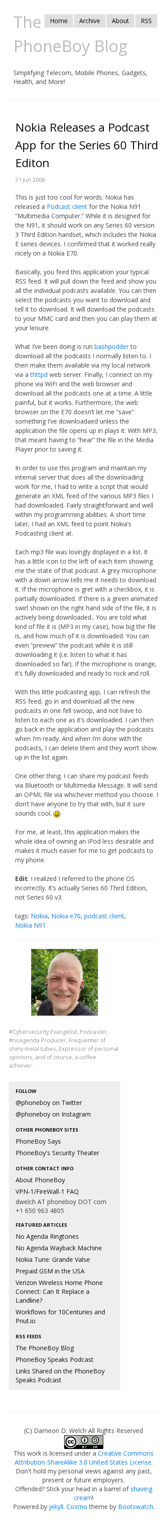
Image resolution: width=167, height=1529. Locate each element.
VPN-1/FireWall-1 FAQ (47, 1191)
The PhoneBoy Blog (45, 1348)
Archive (89, 20)
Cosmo (76, 1506)
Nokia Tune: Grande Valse (53, 1259)
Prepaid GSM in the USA (50, 1271)
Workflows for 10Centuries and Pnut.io (60, 1316)
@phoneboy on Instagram (53, 1114)
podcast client (104, 916)
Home (59, 20)
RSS (146, 20)
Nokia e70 (66, 916)
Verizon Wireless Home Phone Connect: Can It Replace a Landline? (59, 1291)
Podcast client (67, 206)
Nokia (39, 916)
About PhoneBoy (40, 1180)
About (120, 20)
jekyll (56, 1506)
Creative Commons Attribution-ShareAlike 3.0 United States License (84, 1457)
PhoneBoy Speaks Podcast (55, 1359)
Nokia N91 (30, 925)
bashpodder (111, 346)
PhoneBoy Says (38, 1141)
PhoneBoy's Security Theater (57, 1153)
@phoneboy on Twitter (49, 1102)
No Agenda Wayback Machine (59, 1248)
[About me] (64, 988)
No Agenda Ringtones (47, 1236)
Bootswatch (135, 1506)
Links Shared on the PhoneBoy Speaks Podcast (60, 1375)
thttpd (39, 374)
